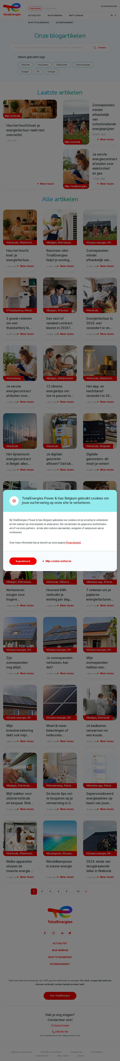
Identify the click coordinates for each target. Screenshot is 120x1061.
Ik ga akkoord (23, 561)
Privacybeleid (73, 542)
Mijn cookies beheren (58, 561)
